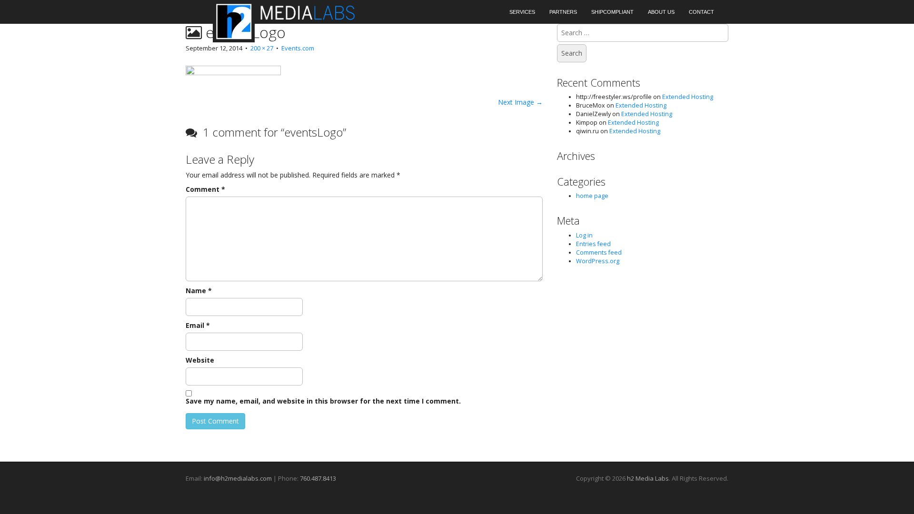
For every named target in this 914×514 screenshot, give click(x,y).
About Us (661, 12)
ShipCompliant (612, 12)
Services (522, 12)
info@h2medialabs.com (238, 478)
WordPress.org (597, 261)
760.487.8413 (318, 478)
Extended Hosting (687, 97)
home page (592, 196)
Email (198, 325)
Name (199, 290)
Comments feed (599, 252)
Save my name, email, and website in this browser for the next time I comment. (323, 400)
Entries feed (593, 244)
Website (200, 360)
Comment (205, 189)
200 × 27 (261, 48)
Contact (701, 12)
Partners (563, 12)
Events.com (297, 48)
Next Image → (520, 102)
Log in (584, 235)
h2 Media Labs (648, 478)
